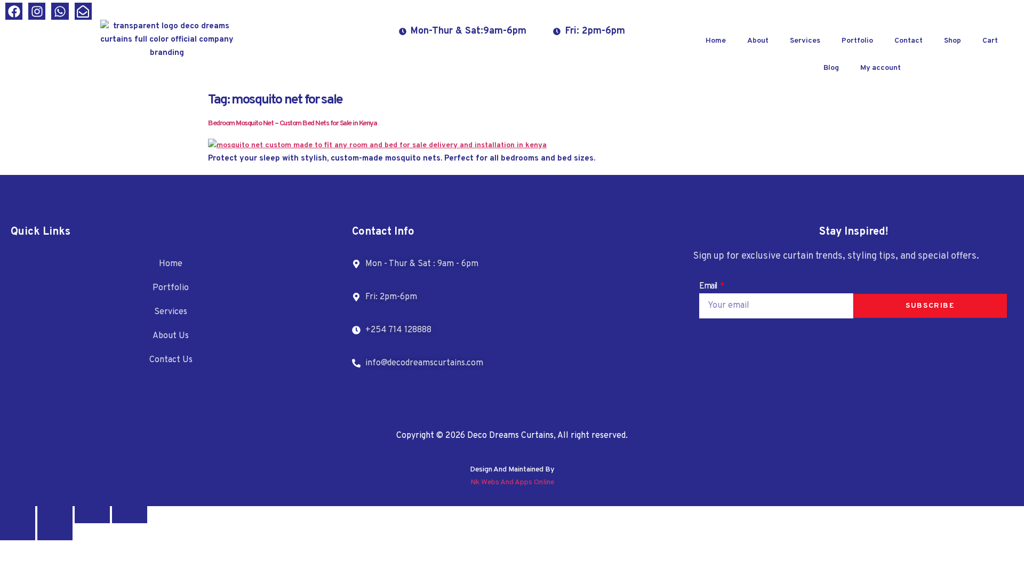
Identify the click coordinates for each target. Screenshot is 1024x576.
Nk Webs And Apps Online (512, 482)
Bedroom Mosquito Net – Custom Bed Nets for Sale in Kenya (292, 123)
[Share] (92, 514)
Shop (952, 40)
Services (805, 40)
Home (716, 40)
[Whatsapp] (59, 11)
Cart (990, 40)
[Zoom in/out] (17, 514)
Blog (831, 68)
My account (880, 68)
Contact (908, 40)
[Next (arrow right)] (55, 531)
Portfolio (857, 40)
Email (708, 286)
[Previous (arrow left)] (17, 531)
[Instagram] (36, 11)
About (758, 40)
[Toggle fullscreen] (55, 514)
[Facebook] (13, 11)
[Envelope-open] (83, 11)
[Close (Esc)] (129, 514)
